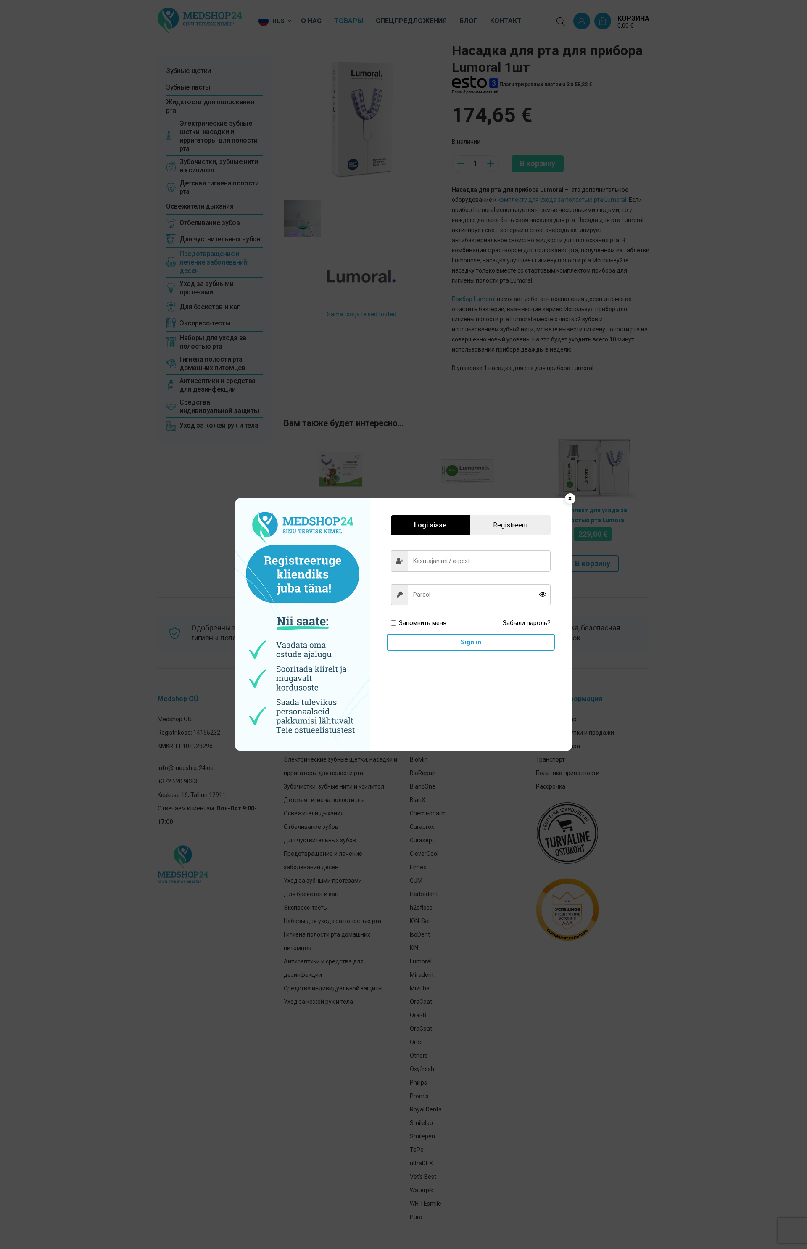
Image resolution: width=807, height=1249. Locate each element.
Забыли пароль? (527, 623)
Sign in (471, 642)
